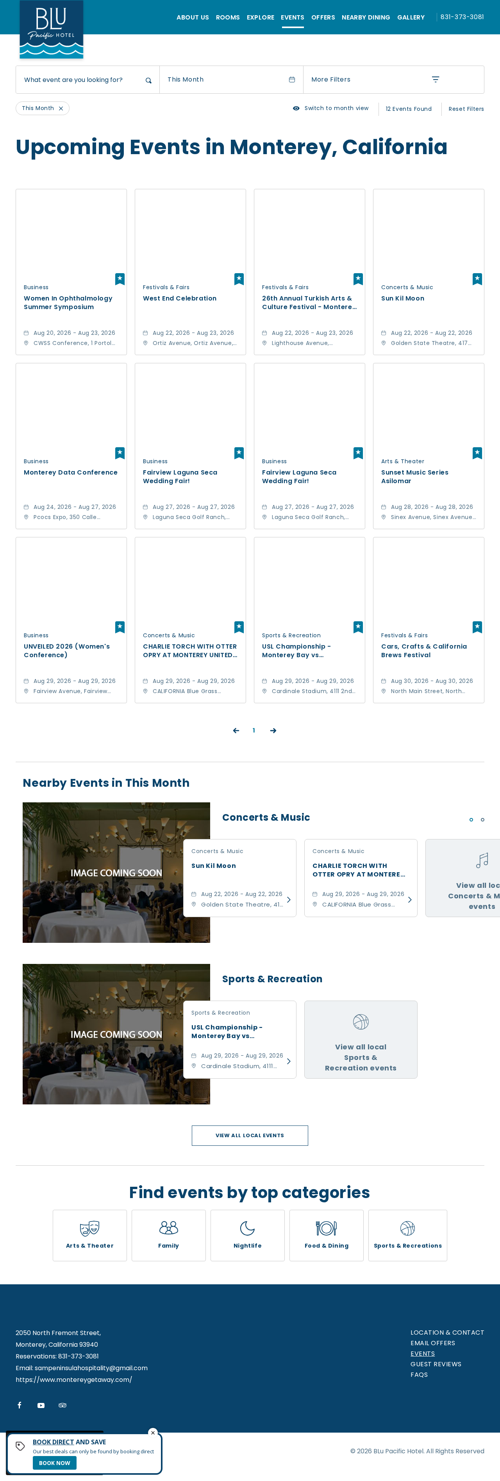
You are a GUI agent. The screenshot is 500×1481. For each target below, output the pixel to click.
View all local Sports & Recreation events (361, 1057)
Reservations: (36, 1356)
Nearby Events (106, 783)
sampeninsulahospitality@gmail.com (91, 1368)
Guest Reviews (436, 1364)
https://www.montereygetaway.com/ (74, 1379)
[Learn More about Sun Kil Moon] (287, 900)
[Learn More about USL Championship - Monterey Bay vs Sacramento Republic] (287, 1061)
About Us (193, 17)
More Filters (330, 79)
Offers (323, 17)
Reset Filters (466, 109)
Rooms (228, 17)
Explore (261, 17)
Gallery (411, 17)
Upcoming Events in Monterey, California (232, 147)
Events (292, 17)
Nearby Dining (366, 17)
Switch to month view (331, 108)
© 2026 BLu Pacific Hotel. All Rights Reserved (417, 1451)
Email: (24, 1368)
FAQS (419, 1374)
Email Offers (433, 1343)
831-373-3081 (462, 16)
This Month (186, 79)
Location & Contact (447, 1332)
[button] (250, 1135)
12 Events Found (409, 109)
